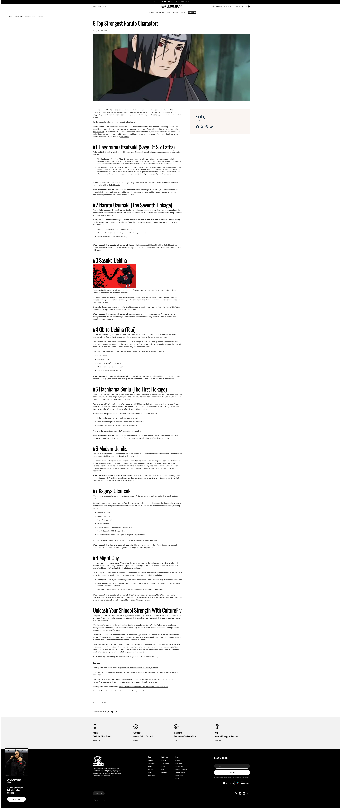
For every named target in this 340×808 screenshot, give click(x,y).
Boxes (168, 12)
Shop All (151, 12)
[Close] (26, 750)
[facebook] (198, 127)
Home (10, 16)
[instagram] (244, 793)
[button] (227, 6)
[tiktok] (248, 793)
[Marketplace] (192, 12)
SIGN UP (232, 772)
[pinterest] (207, 127)
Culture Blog (17, 16)
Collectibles (160, 12)
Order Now (16, 799)
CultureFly (102, 800)
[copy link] (211, 127)
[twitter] (202, 127)
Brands (183, 12)
